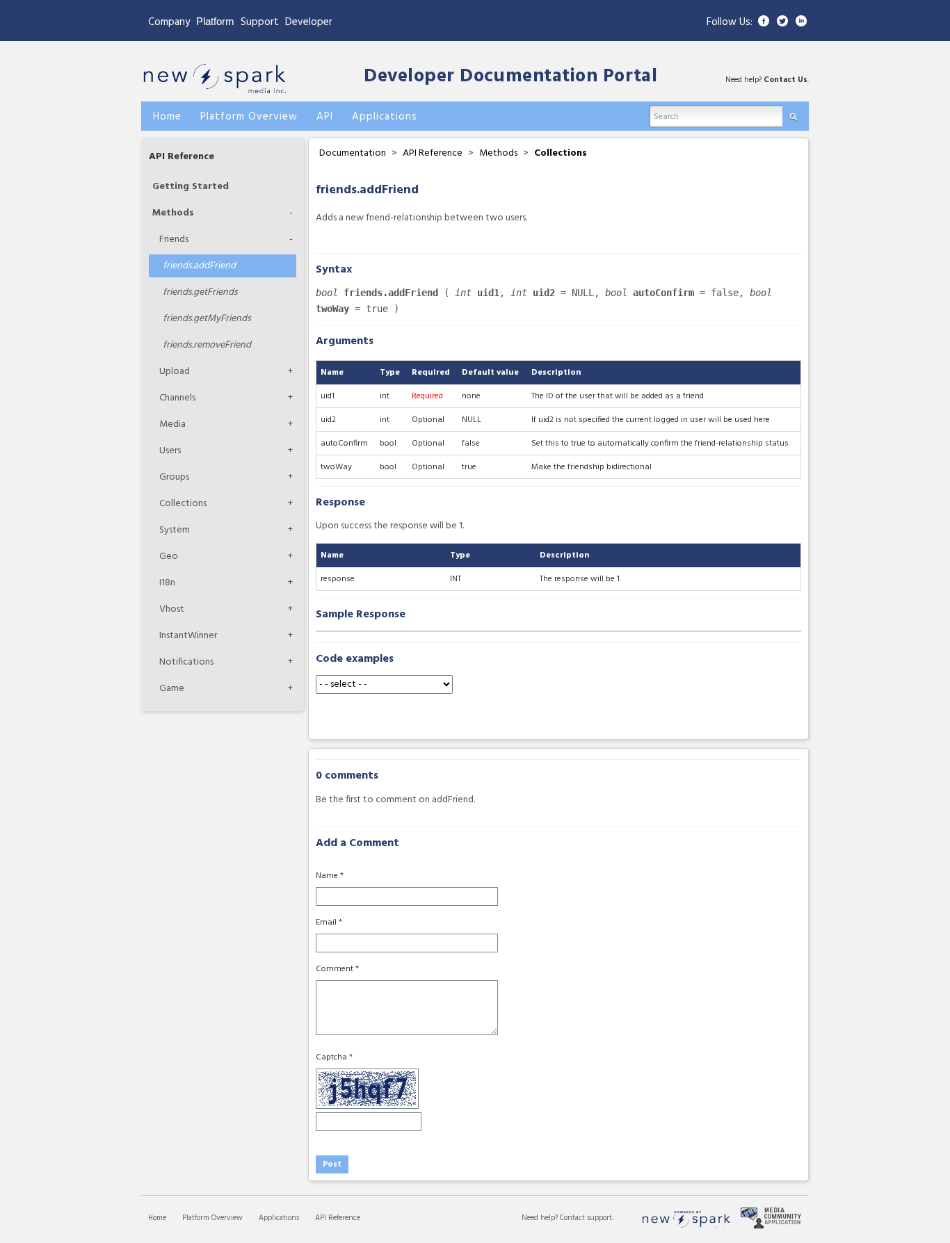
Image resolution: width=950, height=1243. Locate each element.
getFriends (200, 292)
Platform (215, 21)
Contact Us (785, 80)
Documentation (352, 153)
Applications (279, 1218)
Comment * (337, 969)
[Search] (793, 114)
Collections (183, 504)
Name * (330, 876)
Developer (308, 22)
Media (172, 424)
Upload (174, 372)
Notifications (186, 662)
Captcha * (334, 1057)
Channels (177, 398)
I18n (167, 583)
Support (260, 22)
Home (157, 1218)
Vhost (171, 609)
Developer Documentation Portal (510, 77)
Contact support (586, 1218)
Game (171, 689)
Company (169, 22)
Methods (173, 213)
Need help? (541, 1218)
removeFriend (207, 345)
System (174, 530)
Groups (174, 477)
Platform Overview (212, 1218)
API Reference (181, 157)
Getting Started (190, 187)
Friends (173, 239)
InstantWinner (188, 636)
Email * (329, 922)
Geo (168, 556)
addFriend (199, 266)
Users (170, 451)
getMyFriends (207, 319)
